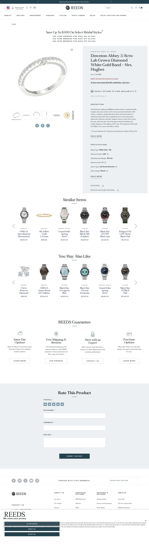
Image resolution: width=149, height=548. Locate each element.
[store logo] (74, 8)
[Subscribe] (135, 481)
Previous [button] (38, 2)
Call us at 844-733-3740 (22, 509)
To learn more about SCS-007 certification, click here (110, 82)
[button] (27, 115)
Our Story (57, 499)
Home (14, 24)
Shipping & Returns (102, 493)
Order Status (101, 508)
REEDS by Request (124, 508)
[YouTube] (31, 481)
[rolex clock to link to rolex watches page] (139, 15)
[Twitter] (25, 481)
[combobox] (117, 7)
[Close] (146, 520)
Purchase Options (81, 493)
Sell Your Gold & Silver (125, 503)
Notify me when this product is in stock (104, 78)
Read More (96, 136)
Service (122, 493)
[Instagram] (37, 481)
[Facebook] (14, 481)
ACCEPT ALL (32, 534)
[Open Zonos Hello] (8, 8)
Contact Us (18, 505)
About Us (59, 493)
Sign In (136, 8)
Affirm (77, 508)
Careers (56, 508)
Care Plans (121, 499)
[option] (74, 2)
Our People (57, 503)
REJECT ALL (32, 529)
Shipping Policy (101, 499)
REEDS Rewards (81, 499)
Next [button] (111, 2)
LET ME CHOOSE (32, 524)
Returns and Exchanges (104, 503)
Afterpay (78, 503)
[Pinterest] (20, 481)
